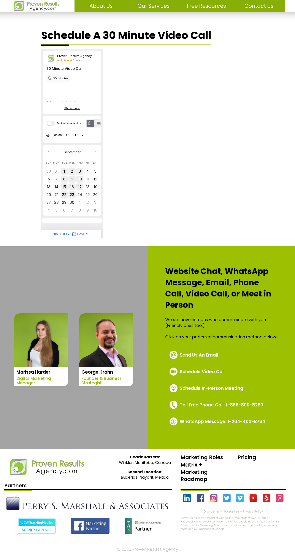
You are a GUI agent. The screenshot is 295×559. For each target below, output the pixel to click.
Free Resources (206, 6)
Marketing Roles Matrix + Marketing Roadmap (202, 468)
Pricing (247, 457)
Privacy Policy (253, 511)
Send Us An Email (199, 355)
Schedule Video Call (202, 371)
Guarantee (231, 511)
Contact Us (258, 6)
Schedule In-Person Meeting (211, 388)
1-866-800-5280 (221, 405)
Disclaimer (211, 511)
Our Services (154, 6)
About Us (101, 6)
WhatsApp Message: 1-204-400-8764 (222, 421)
